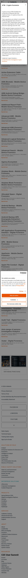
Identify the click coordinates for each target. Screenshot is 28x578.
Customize (13, 299)
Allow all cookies (14, 295)
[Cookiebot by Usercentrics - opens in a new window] (20, 273)
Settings (21, 291)
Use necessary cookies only (14, 304)
